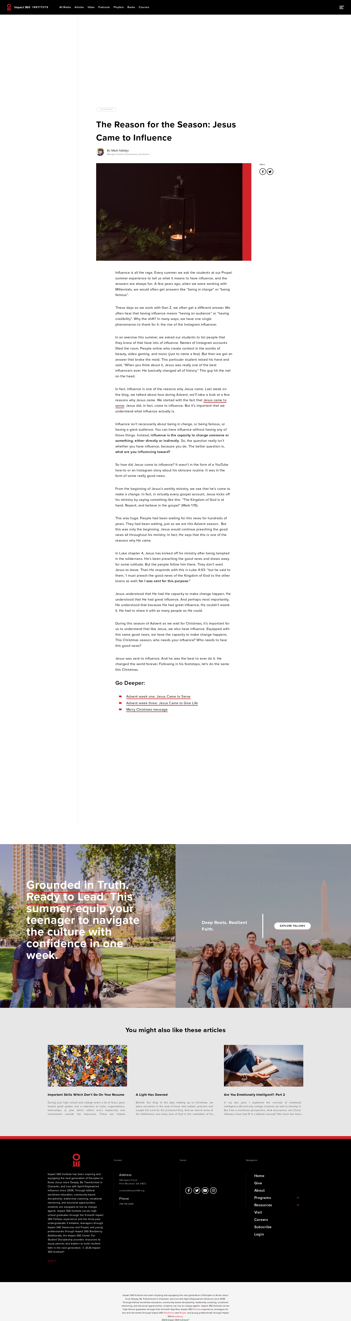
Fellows (197, 1309)
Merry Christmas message (147, 709)
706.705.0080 (126, 1204)
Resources (263, 1205)
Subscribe (263, 1227)
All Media (65, 7)
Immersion (169, 1312)
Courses (144, 7)
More (51, 1261)
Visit (258, 1212)
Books (131, 7)
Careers (261, 1220)
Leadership (106, 109)
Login (259, 1234)
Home (259, 1176)
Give (258, 1183)
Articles (79, 7)
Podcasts (104, 7)
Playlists (119, 7)
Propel (183, 1312)
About (259, 1190)
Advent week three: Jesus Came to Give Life (162, 703)
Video (91, 7)
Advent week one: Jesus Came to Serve (158, 696)
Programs (262, 1198)
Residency (177, 1316)
